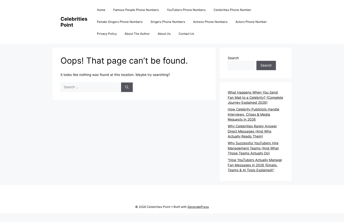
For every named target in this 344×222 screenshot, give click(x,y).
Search (233, 58)
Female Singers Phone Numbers (120, 22)
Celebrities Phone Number (232, 10)
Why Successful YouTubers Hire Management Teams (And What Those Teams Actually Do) (253, 148)
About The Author (137, 34)
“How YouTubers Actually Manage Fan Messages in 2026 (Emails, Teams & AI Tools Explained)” (255, 165)
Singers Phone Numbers (167, 22)
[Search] (127, 87)
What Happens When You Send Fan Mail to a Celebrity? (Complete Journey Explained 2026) (255, 97)
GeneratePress (198, 207)
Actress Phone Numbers (210, 22)
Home (101, 10)
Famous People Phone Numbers (136, 10)
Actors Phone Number (251, 22)
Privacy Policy (107, 34)
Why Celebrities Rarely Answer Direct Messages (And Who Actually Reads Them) (252, 131)
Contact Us (186, 34)
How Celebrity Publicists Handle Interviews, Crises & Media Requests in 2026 (253, 114)
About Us (164, 34)
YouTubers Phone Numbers (186, 10)
